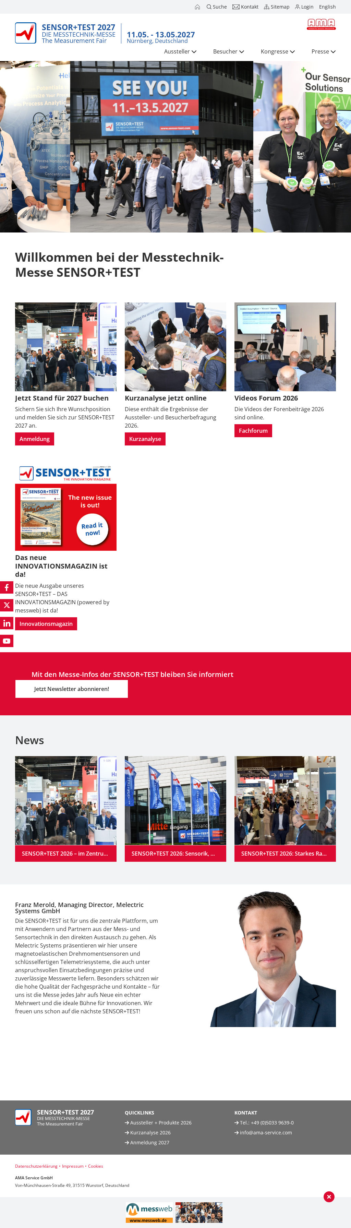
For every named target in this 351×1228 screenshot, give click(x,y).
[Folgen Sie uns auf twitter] (6, 605)
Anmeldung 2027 (149, 1142)
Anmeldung (35, 439)
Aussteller (177, 51)
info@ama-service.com (266, 1132)
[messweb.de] (149, 1212)
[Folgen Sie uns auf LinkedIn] (6, 623)
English (327, 6)
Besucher (225, 51)
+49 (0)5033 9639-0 (272, 1122)
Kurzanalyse (145, 439)
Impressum (73, 1166)
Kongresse (274, 51)
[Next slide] (341, 990)
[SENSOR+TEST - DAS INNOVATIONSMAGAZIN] (199, 1212)
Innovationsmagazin (46, 624)
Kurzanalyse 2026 (150, 1132)
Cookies (95, 1166)
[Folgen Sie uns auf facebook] (6, 587)
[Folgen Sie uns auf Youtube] (6, 641)
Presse (320, 51)
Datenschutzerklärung (36, 1166)
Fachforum (253, 430)
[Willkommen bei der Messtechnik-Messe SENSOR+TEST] (198, 7)
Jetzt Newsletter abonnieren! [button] (71, 689)
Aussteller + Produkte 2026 (160, 1122)
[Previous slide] (10, 990)
